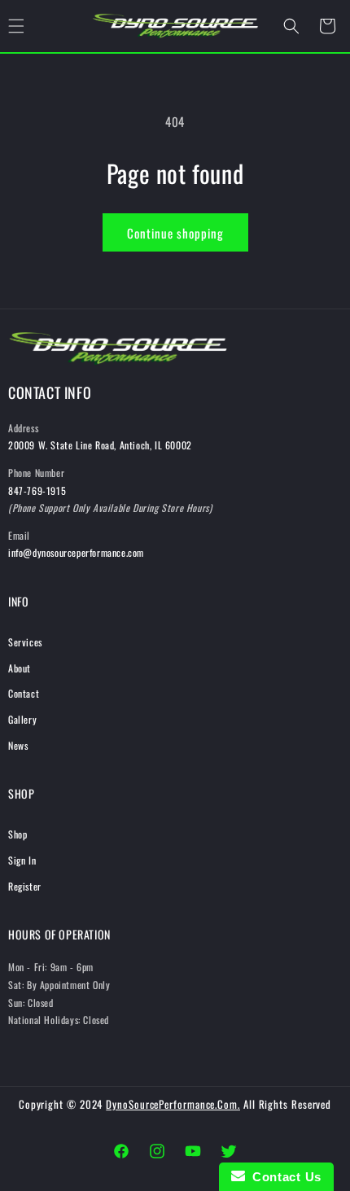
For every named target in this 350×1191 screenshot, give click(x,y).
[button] (291, 26)
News (18, 745)
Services (25, 642)
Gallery (22, 719)
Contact (23, 693)
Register (25, 886)
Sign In (22, 860)
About (19, 668)
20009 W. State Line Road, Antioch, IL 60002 (100, 445)
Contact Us (283, 1177)
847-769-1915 (37, 490)
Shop (17, 834)
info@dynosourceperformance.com (76, 552)
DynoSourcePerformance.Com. (173, 1104)
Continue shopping (175, 233)
